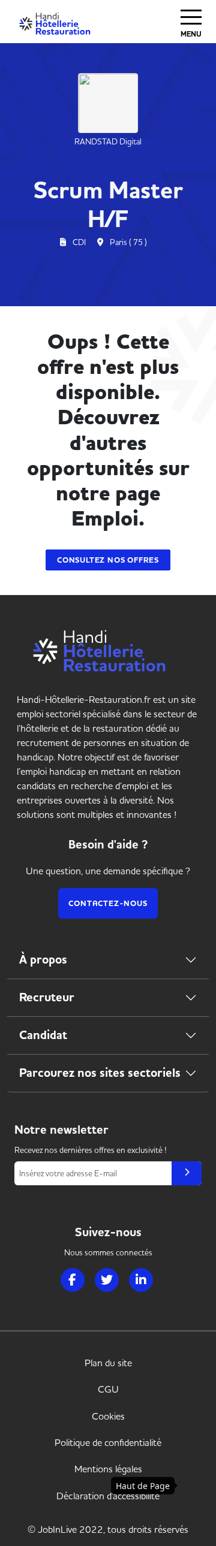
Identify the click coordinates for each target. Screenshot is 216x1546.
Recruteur (46, 997)
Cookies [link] (108, 1416)
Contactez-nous (107, 903)
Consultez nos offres (108, 560)
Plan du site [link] (108, 1363)
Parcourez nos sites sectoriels (100, 1073)
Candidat (43, 1035)
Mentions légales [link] (108, 1469)
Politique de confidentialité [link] (108, 1442)
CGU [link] (108, 1389)
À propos (43, 960)
